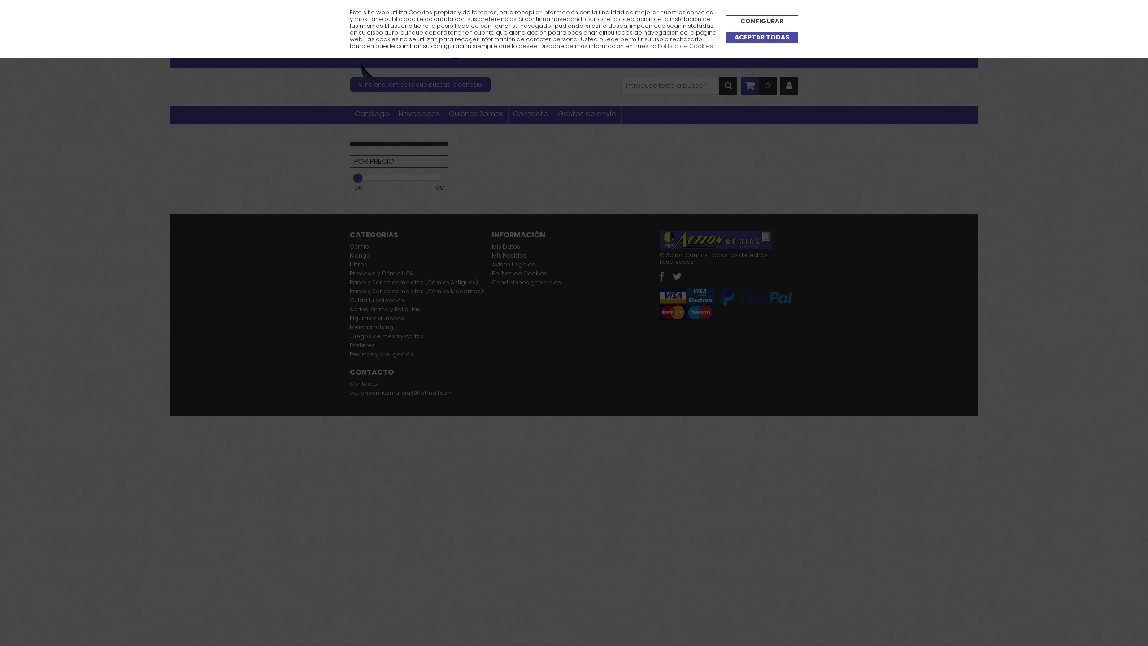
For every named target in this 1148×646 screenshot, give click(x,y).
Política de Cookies (685, 46)
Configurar (761, 21)
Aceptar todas (762, 37)
